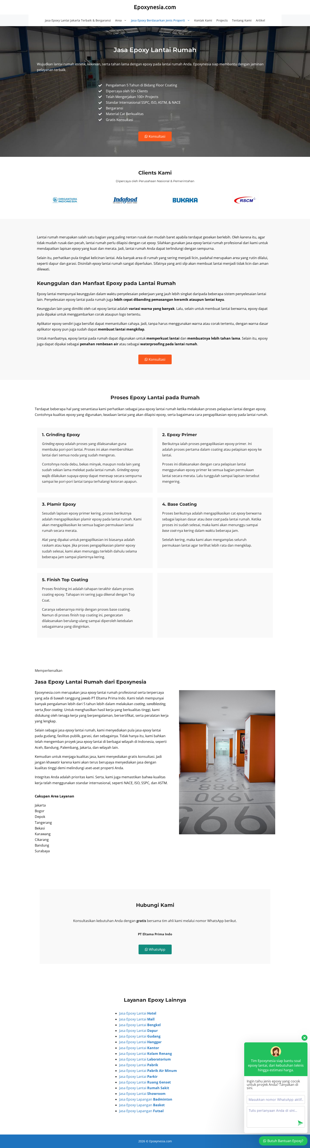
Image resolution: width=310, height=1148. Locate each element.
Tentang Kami (242, 20)
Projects (222, 20)
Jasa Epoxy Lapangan (145, 1099)
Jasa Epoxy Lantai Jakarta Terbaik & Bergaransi (78, 20)
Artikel (260, 20)
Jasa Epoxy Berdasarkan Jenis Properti (158, 20)
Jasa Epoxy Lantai (137, 1013)
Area (118, 20)
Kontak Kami (203, 20)
